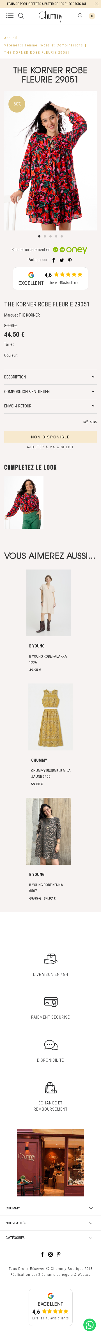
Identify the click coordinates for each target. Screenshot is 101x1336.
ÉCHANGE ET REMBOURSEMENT (51, 1105)
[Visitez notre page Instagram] (50, 1255)
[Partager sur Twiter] (61, 259)
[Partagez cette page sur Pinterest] (70, 259)
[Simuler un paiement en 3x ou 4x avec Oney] (69, 250)
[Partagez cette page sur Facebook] (53, 259)
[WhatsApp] (89, 1331)
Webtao (84, 1274)
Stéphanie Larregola (55, 1274)
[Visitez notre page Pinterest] (58, 1255)
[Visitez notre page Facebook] (42, 1255)
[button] (39, 236)
